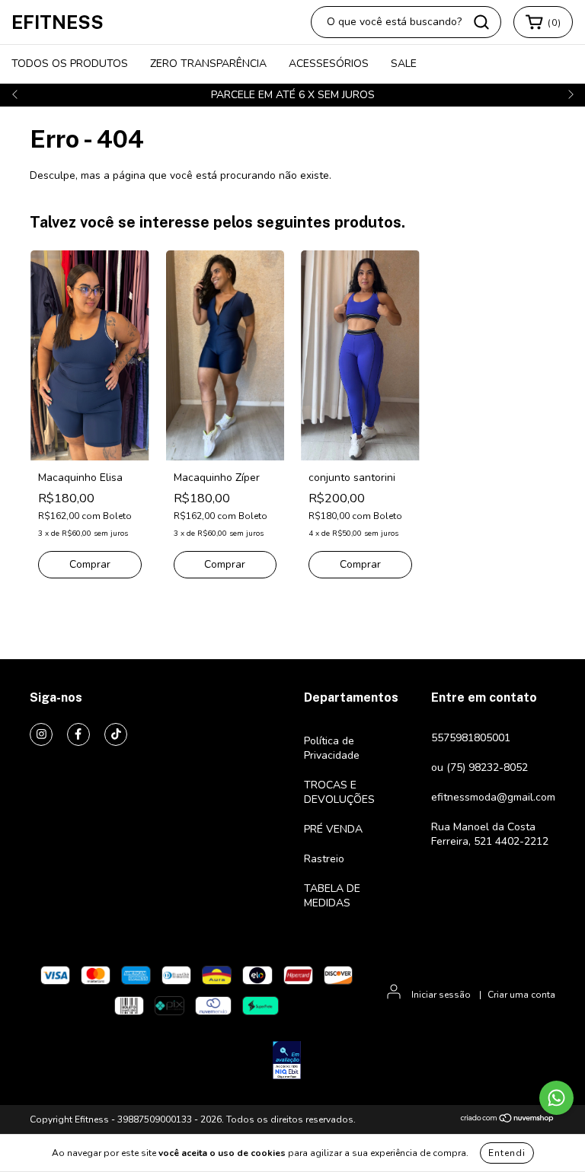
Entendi (507, 1153)
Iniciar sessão (441, 995)
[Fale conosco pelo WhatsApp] (556, 1098)
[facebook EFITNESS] (78, 734)
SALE (404, 63)
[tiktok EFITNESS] (115, 734)
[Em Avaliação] (287, 1062)
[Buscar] (481, 22)
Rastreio (324, 859)
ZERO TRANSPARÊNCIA (208, 63)
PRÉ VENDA (333, 829)
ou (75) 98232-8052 (479, 767)
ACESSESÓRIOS (329, 63)
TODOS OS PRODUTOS (69, 63)
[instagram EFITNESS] (41, 734)
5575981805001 (470, 738)
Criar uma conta (521, 995)
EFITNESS (57, 22)
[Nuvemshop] (507, 1120)
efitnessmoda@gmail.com (493, 797)
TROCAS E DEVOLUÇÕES (339, 792)
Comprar (89, 564)
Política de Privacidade (332, 748)
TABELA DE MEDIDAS (332, 895)
